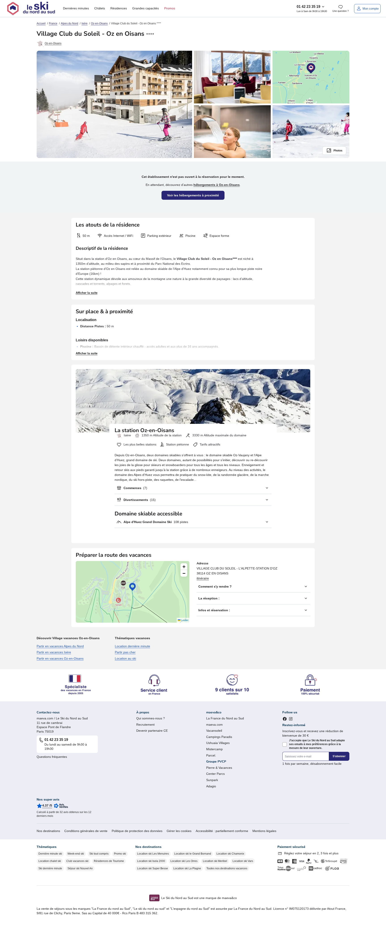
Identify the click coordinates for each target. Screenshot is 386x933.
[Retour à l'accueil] (31, 8)
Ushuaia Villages (218, 743)
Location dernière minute (132, 646)
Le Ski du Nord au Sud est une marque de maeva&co (199, 898)
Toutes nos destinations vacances (226, 868)
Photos (338, 150)
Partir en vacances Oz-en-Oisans (60, 658)
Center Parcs (215, 773)
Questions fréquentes (52, 757)
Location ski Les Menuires (153, 853)
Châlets (99, 8)
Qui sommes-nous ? (150, 718)
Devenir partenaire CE (152, 730)
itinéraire (203, 578)
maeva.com (214, 724)
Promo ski (120, 853)
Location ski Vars (243, 861)
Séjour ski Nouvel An (80, 868)
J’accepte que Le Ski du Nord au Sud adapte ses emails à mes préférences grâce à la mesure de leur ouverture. (317, 744)
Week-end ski (75, 853)
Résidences (118, 8)
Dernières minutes (76, 8)
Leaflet (184, 620)
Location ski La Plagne (187, 868)
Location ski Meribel (215, 861)
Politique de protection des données (137, 831)
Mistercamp (214, 749)
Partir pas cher (125, 652)
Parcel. (211, 755)
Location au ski (125, 658)
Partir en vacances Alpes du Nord (60, 646)
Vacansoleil (214, 730)
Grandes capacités (145, 8)
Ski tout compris (99, 853)
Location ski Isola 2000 (151, 861)
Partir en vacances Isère (54, 652)
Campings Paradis (219, 737)
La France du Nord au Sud (225, 718)
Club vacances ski (77, 861)
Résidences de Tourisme (109, 861)
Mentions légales (264, 831)
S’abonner (339, 756)
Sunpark (212, 780)
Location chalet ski (49, 861)
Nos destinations (48, 831)
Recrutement (145, 724)
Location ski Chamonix (230, 853)
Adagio (211, 786)
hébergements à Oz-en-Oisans (216, 185)
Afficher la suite (86, 292)
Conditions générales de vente (85, 831)
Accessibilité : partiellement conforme (222, 831)
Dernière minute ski (50, 853)
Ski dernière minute (50, 868)
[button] (132, 586)
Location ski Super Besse (152, 868)
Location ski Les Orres (183, 861)
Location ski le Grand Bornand (192, 853)
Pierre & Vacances (219, 767)
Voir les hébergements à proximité (193, 195)
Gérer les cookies (179, 831)
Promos (169, 8)
